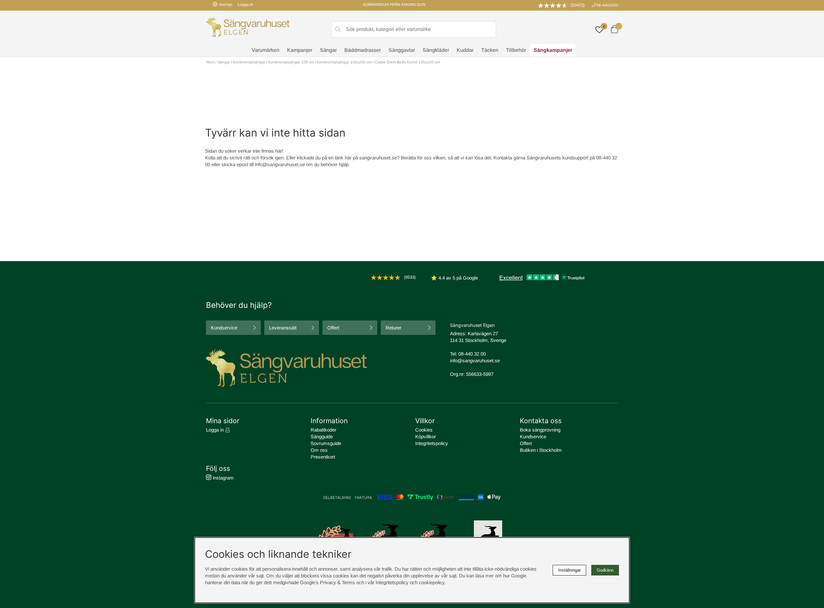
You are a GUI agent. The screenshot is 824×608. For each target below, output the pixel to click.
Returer (393, 327)
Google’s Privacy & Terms (327, 582)
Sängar (328, 50)
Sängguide (322, 436)
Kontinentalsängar (249, 62)
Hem (210, 62)
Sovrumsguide (326, 443)
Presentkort (323, 457)
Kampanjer (299, 50)
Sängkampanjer (553, 50)
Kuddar (465, 50)
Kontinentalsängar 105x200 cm (344, 62)
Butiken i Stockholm (541, 450)
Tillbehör (516, 50)
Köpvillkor (425, 436)
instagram (222, 477)
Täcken (489, 50)
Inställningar (569, 570)
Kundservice (224, 327)
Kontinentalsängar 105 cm (291, 62)
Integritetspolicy (431, 443)
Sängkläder (436, 50)
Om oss (319, 450)
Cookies (424, 429)
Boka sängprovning (540, 429)
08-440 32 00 (472, 353)
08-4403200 (607, 5)
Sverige (225, 4)
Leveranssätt (282, 327)
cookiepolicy (432, 582)
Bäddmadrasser (362, 50)
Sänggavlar (402, 50)
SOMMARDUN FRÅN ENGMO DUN (394, 4)
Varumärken (265, 50)
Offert (333, 327)
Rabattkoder (323, 429)
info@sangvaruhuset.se (280, 164)
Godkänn (605, 570)
